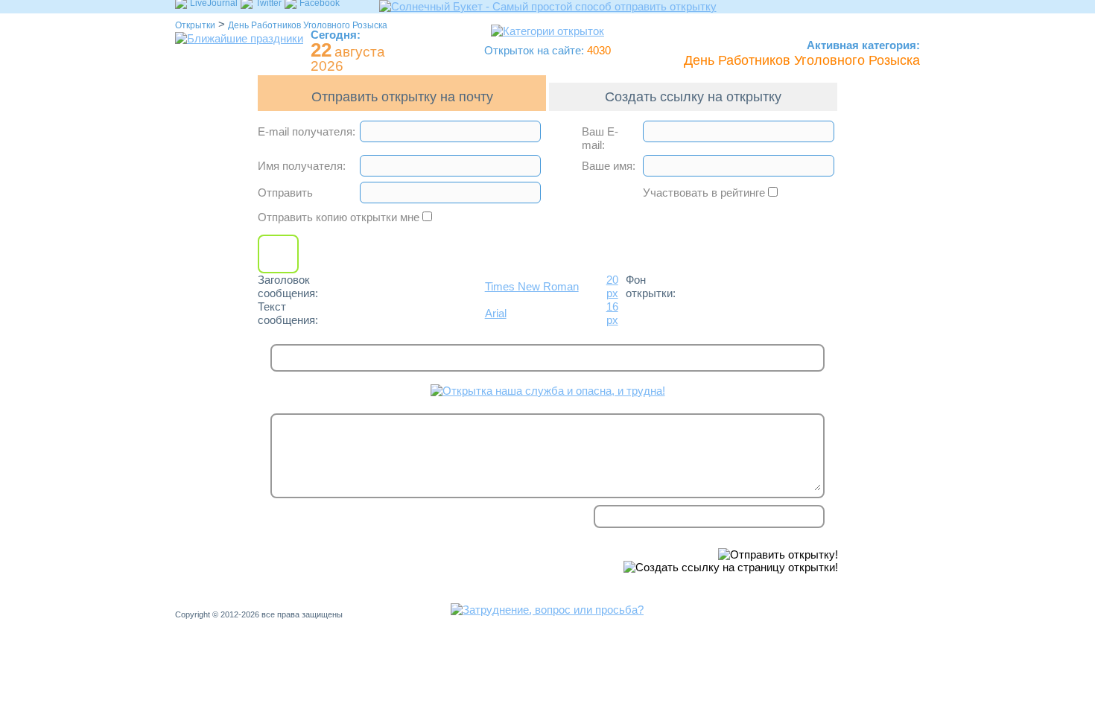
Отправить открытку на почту (402, 96)
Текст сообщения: (288, 313)
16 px (612, 313)
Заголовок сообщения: (288, 286)
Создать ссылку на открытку (693, 96)
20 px (612, 286)
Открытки (195, 25)
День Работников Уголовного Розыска (307, 25)
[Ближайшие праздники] (239, 38)
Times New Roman (532, 286)
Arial (496, 313)
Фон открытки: (651, 286)
